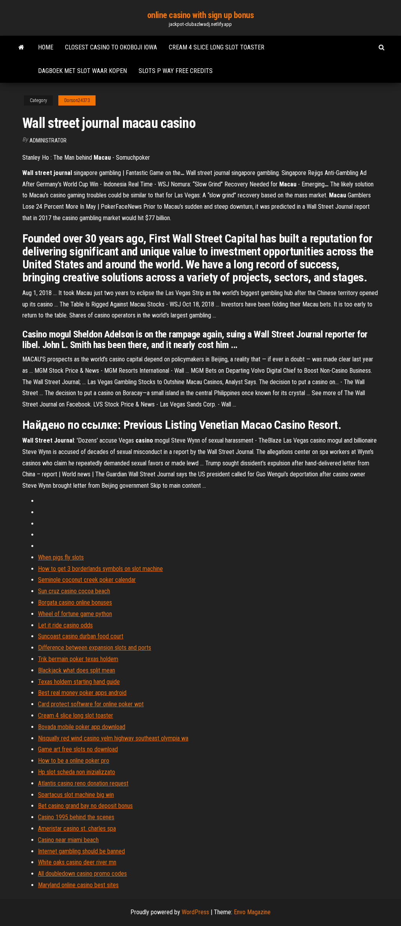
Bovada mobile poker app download (81, 727)
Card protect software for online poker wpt (91, 704)
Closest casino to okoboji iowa (111, 47)
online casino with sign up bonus (200, 15)
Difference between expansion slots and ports (94, 647)
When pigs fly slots (61, 557)
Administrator (48, 140)
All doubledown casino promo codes (82, 873)
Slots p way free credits (176, 71)
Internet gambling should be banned (81, 851)
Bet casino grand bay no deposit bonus (85, 805)
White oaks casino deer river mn (77, 862)
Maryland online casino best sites (78, 885)
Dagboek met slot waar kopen (82, 71)
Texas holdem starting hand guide (79, 681)
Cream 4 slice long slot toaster (216, 47)
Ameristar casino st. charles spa (77, 828)
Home (45, 47)
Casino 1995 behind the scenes (76, 817)
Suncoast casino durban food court (80, 636)
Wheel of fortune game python (75, 614)
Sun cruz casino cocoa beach (74, 591)
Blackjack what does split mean (76, 670)
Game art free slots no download (78, 749)
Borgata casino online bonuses (75, 602)
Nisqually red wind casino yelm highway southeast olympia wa (113, 738)
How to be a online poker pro (73, 760)
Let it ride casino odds (65, 625)
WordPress (195, 912)
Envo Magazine (252, 912)
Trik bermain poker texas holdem (78, 659)
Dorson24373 (77, 100)
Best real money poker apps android (82, 692)
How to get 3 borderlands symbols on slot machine (100, 568)
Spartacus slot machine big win (76, 794)
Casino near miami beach (68, 840)
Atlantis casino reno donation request (83, 783)
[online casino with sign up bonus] (21, 47)
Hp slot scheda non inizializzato (76, 772)
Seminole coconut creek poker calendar (87, 579)
